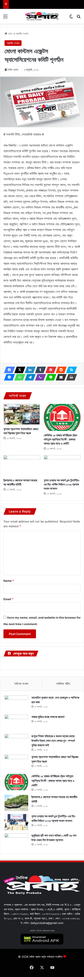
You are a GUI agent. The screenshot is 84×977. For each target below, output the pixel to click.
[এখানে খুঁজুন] (78, 18)
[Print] (70, 377)
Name (8, 580)
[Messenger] (8, 377)
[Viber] (39, 377)
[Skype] (70, 370)
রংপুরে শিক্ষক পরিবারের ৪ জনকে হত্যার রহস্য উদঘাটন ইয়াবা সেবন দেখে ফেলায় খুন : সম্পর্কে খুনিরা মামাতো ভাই (53, 740)
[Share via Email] (60, 377)
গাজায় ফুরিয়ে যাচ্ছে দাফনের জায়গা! (48, 717)
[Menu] (5, 18)
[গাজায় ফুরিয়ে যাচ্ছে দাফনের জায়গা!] (16, 723)
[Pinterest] (49, 370)
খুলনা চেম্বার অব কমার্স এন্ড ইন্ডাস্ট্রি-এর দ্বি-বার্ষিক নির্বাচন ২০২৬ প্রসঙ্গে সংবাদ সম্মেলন (62, 484)
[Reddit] (60, 370)
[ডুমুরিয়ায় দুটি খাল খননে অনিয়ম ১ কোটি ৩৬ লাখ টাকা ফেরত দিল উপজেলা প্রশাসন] (16, 841)
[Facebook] (8, 370)
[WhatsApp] (18, 377)
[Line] (49, 377)
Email (8, 599)
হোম (9, 33)
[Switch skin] (71, 18)
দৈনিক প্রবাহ (13, 69)
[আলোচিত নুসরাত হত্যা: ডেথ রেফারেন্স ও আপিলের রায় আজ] (16, 703)
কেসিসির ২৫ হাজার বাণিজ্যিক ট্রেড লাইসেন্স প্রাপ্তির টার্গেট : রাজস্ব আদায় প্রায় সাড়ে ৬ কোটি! (60, 439)
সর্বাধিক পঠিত (63, 684)
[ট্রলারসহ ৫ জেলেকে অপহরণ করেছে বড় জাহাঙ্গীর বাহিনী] (21, 465)
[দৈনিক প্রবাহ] (42, 16)
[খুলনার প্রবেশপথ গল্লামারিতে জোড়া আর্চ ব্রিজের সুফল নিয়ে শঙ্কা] (21, 414)
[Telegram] (29, 377)
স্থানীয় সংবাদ (22, 33)
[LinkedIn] (29, 370)
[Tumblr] (39, 370)
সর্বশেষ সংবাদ (21, 684)
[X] (18, 370)
